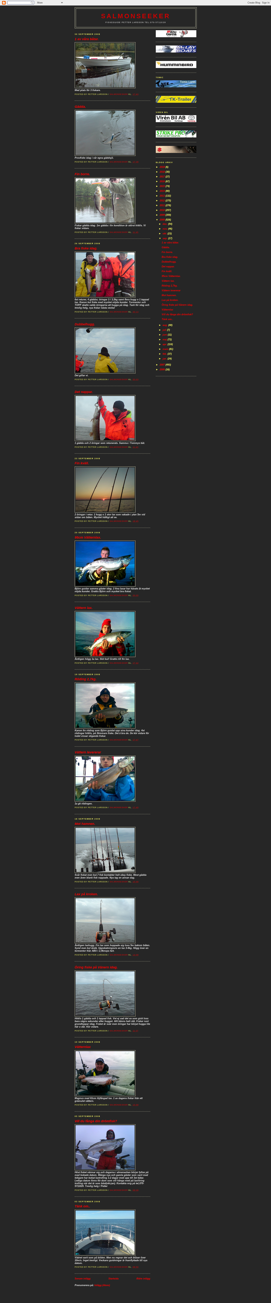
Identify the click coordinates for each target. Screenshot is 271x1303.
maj (165, 339)
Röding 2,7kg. (85, 679)
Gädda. (80, 107)
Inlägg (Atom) (102, 1285)
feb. (165, 353)
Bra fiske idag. (86, 248)
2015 (163, 186)
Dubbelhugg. (85, 324)
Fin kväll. (82, 463)
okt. (165, 233)
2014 (163, 191)
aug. (165, 325)
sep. (165, 238)
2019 (163, 167)
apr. (165, 344)
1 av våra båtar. (87, 39)
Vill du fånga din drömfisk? (96, 1121)
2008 (163, 219)
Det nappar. (84, 392)
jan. (165, 358)
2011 (163, 205)
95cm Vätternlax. (88, 537)
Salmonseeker (135, 16)
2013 (163, 195)
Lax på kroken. (86, 894)
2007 (163, 364)
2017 (163, 176)
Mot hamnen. (85, 824)
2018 (163, 171)
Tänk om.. (82, 1206)
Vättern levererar (88, 752)
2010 (163, 210)
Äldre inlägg (143, 1278)
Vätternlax (83, 1047)
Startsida (113, 1278)
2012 (163, 200)
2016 (163, 181)
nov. (165, 228)
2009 (163, 215)
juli (165, 330)
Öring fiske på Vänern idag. (96, 967)
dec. (165, 224)
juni (165, 334)
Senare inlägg (83, 1278)
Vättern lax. (84, 608)
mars (166, 349)
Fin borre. (82, 174)
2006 (163, 369)
